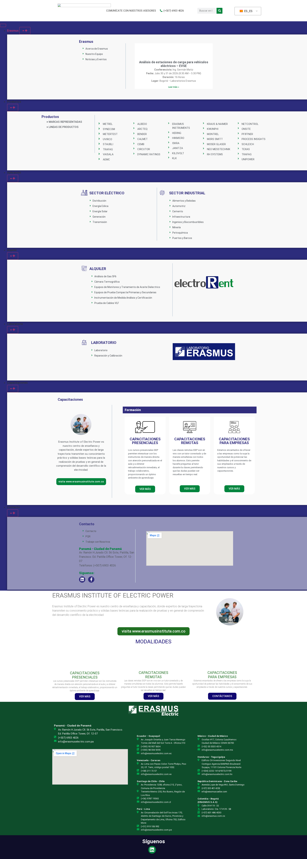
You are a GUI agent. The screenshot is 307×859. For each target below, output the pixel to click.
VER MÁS (84, 696)
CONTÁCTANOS (222, 696)
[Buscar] (219, 11)
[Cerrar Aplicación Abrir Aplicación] (12, 178)
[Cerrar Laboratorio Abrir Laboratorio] (12, 330)
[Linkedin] (82, 579)
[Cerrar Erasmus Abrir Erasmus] (24, 30)
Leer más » (173, 87)
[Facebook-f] (91, 579)
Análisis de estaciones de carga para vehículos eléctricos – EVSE (173, 64)
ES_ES (247, 11)
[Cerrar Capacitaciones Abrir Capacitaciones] (12, 388)
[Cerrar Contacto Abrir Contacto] (12, 513)
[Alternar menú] (3, 25)
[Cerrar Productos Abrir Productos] (12, 107)
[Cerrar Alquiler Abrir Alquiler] (12, 256)
